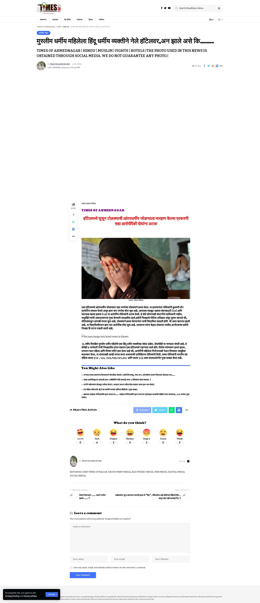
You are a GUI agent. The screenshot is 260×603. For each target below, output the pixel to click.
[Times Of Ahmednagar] (49, 8)
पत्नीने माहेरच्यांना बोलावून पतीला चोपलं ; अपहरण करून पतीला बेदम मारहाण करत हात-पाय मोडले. (119, 384)
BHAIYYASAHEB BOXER (60, 64)
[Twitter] (165, 8)
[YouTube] (169, 8)
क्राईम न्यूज (43, 33)
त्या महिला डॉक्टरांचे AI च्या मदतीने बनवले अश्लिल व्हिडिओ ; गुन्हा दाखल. (111, 389)
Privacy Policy (12, 596)
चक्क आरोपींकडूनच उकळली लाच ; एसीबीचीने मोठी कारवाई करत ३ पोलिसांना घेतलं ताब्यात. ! (117, 379)
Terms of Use (30, 596)
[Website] (188, 461)
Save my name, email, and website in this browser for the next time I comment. (110, 567)
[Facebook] (161, 8)
